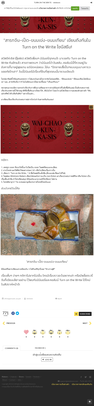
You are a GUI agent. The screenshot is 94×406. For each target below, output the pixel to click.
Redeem (36, 377)
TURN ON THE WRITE (43, 2)
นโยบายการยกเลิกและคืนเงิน (82, 384)
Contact (12, 380)
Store (16, 3)
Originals (13, 377)
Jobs (19, 380)
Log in (48, 360)
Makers (8, 3)
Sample (28, 377)
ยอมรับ (75, 8)
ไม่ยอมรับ (84, 8)
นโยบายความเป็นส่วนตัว (47, 8)
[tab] (11, 347)
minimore (56, 2)
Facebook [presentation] (40, 348)
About (4, 380)
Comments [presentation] (11, 348)
